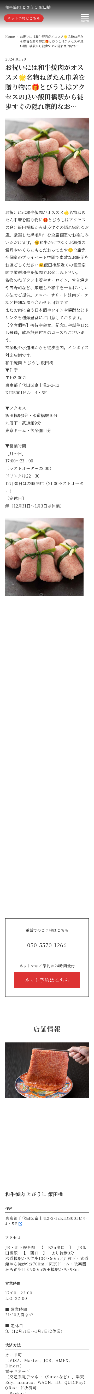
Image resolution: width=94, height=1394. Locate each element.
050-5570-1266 (47, 945)
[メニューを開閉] (85, 18)
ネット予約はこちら (23, 18)
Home (10, 36)
